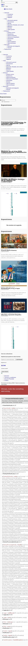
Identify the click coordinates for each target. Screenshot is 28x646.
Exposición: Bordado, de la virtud (15, 25)
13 (12, 211)
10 (12, 207)
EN (7, 6)
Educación (6, 44)
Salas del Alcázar (11, 43)
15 (12, 214)
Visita (5, 18)
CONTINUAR (19, 359)
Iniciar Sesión (8, 9)
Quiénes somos (11, 32)
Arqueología (10, 38)
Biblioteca (9, 26)
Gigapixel (9, 17)
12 (12, 210)
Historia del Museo (12, 35)
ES (3, 6)
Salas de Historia (11, 41)
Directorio (6, 375)
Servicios (9, 28)
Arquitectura (10, 34)
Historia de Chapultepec (13, 37)
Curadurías (10, 14)
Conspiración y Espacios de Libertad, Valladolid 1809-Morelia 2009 (13, 123)
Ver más (23, 135)
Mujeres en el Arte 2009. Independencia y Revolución (14, 151)
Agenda (9, 23)
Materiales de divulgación (13, 46)
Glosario (9, 47)
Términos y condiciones (10, 377)
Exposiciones (10, 21)
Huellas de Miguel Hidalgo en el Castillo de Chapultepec (12, 180)
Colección (6, 12)
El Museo (6, 31)
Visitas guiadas (11, 29)
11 (12, 208)
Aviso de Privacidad (9, 378)
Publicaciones (7, 49)
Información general (12, 20)
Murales (9, 40)
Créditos (6, 380)
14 (12, 213)
